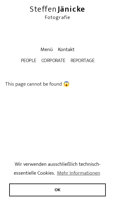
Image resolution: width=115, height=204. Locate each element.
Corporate (53, 60)
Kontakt (66, 49)
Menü (46, 49)
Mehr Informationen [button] (78, 173)
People (28, 60)
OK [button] (57, 190)
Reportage (82, 60)
